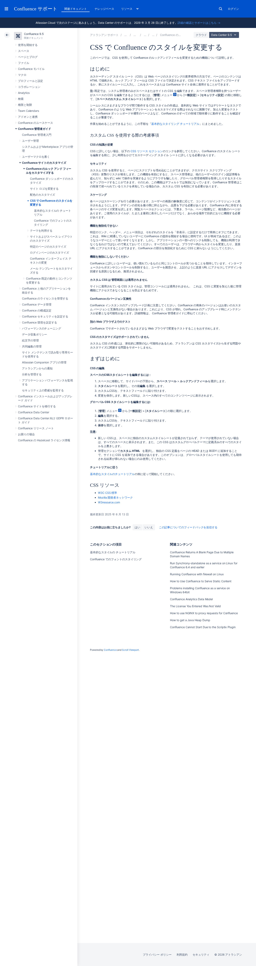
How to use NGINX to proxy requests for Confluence (204, 613)
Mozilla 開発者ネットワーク (115, 497)
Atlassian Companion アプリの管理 (44, 362)
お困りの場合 (26, 434)
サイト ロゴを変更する (44, 188)
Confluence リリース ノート (36, 428)
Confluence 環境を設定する (39, 322)
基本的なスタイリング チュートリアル (175, 123)
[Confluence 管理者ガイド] (145, 35)
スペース (23, 51)
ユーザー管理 (30, 140)
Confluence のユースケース (35, 122)
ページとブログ (28, 57)
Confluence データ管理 (36, 304)
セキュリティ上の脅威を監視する (43, 390)
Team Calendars (28, 110)
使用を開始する (28, 45)
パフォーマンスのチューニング (41, 328)
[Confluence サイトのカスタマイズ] (153, 35)
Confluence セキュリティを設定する (45, 316)
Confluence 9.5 (34, 34)
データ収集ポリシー (34, 334)
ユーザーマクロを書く (36, 156)
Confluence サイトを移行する (37, 406)
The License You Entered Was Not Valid (195, 606)
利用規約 (182, 954)
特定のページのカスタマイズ (48, 246)
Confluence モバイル (31, 68)
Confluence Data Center (33, 412)
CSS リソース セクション (147, 151)
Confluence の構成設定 (36, 310)
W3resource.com (109, 502)
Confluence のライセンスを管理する (45, 298)
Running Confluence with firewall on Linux (197, 574)
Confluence (110, 649)
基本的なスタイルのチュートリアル (112, 474)
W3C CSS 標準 (107, 492)
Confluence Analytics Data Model (191, 599)
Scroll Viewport (130, 649)
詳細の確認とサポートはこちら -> (199, 22)
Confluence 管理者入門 (36, 134)
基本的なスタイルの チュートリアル (112, 552)
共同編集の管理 (32, 346)
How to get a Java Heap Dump (190, 620)
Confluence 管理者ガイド (34, 128)
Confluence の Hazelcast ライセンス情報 (44, 440)
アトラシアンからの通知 (37, 368)
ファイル (23, 62)
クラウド (201, 35)
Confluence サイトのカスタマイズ (44, 162)
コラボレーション (29, 86)
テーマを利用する (41, 230)
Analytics (24, 92)
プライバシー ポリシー (157, 954)
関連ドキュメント (75, 8)
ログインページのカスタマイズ (49, 252)
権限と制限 (25, 104)
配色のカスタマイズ (42, 194)
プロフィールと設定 (30, 80)
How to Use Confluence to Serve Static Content (200, 581)
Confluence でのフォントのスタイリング (116, 559)
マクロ (22, 74)
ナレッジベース (104, 8)
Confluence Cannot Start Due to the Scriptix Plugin (203, 627)
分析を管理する (32, 374)
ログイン (233, 8)
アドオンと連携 (28, 116)
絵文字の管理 (30, 340)
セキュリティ (201, 954)
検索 (220, 9)
